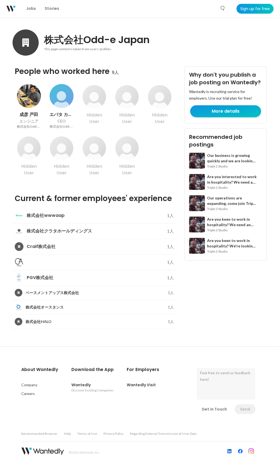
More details (225, 111)
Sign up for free (255, 8)
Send (245, 409)
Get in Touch (214, 409)
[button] (39, 369)
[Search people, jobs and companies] (222, 8)
